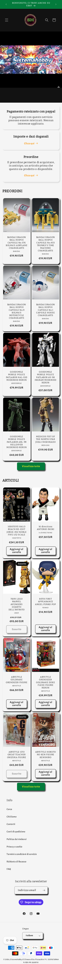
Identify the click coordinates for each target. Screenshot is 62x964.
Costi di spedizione (16, 831)
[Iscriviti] (44, 890)
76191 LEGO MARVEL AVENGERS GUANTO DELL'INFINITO (17, 604)
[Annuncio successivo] (56, 4)
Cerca (9, 809)
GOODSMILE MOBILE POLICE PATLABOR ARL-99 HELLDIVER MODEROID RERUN (16, 442)
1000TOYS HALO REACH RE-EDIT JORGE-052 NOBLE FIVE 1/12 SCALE (16, 530)
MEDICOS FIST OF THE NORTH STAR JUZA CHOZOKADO (45, 439)
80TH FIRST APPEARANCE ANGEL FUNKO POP (45, 601)
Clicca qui (29, 143)
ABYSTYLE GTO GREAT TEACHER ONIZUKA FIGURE (16, 755)
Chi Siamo (12, 816)
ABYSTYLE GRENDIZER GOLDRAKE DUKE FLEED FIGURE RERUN (45, 682)
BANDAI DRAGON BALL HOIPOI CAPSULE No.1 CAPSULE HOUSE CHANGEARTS (45, 310)
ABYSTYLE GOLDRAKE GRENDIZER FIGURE (16, 680)
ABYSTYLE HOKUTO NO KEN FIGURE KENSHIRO (45, 755)
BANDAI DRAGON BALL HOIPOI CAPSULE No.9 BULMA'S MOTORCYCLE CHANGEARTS (16, 311)
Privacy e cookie (14, 846)
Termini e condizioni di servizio (22, 854)
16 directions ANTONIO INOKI (45, 528)
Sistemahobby (16, 959)
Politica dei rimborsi (17, 839)
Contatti (11, 824)
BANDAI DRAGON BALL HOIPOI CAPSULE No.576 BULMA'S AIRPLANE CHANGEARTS (16, 242)
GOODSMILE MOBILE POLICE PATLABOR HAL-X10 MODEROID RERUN (16, 376)
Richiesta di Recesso (16, 861)
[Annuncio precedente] (6, 4)
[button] (6, 20)
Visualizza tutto (31, 466)
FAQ (9, 869)
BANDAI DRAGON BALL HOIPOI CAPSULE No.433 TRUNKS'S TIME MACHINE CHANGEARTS (45, 244)
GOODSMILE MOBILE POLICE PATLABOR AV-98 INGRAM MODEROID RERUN (45, 377)
